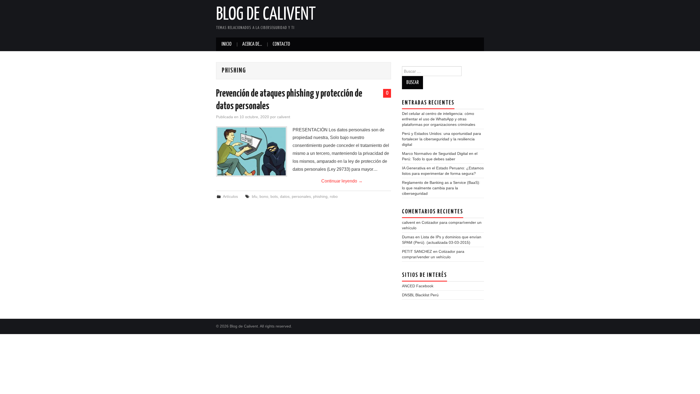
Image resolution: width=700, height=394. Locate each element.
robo (334, 196)
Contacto (281, 44)
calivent (283, 117)
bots (274, 196)
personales (301, 196)
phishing (320, 196)
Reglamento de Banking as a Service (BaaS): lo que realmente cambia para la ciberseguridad (441, 188)
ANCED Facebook (417, 286)
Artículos (230, 196)
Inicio (226, 44)
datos (285, 196)
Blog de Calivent (266, 15)
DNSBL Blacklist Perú (420, 295)
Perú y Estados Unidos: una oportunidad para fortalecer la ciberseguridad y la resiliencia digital (441, 139)
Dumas (408, 237)
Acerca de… (252, 44)
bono (263, 196)
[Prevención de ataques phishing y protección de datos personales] (251, 151)
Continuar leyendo (342, 181)
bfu (254, 196)
